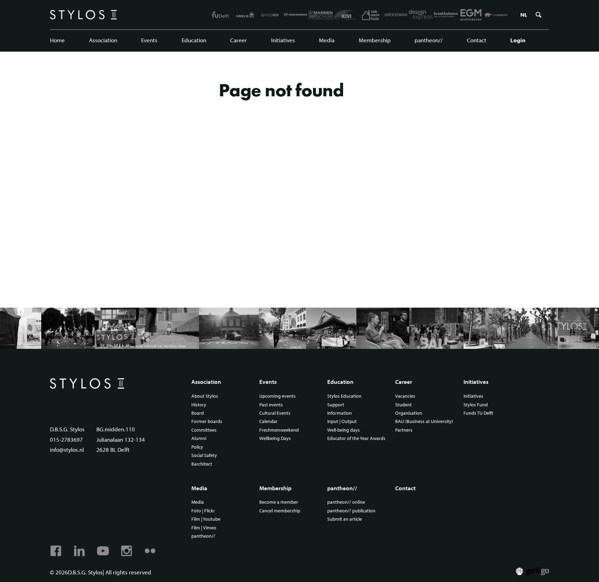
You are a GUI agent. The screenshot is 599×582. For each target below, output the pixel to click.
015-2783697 (66, 439)
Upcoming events (277, 396)
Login (518, 40)
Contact (476, 40)
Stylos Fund (475, 405)
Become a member (278, 502)
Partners (404, 430)
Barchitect (201, 464)
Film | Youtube (205, 519)
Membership (375, 40)
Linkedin (79, 551)
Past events (271, 405)
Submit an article (344, 519)
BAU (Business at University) (424, 421)
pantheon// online (346, 502)
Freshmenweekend (279, 430)
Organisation (408, 413)
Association (103, 40)
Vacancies (405, 396)
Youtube (103, 551)
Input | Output (342, 421)
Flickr (150, 551)
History (198, 405)
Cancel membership (279, 511)
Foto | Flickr (203, 511)
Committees (204, 430)
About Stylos (204, 396)
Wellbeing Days (275, 438)
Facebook (56, 551)
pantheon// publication (351, 511)
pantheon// (429, 40)
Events (149, 40)
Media (327, 40)
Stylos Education (344, 396)
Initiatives (283, 40)
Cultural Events (274, 413)
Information (339, 413)
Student (403, 405)
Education (194, 40)
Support (335, 405)
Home (57, 40)
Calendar (268, 421)
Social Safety (204, 455)
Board (197, 413)
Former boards (206, 421)
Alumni (198, 438)
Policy (197, 447)
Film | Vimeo (203, 528)
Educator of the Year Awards (356, 438)
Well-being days (343, 430)
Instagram (126, 551)
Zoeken (538, 14)
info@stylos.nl (67, 449)
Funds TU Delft (478, 413)
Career (238, 40)
